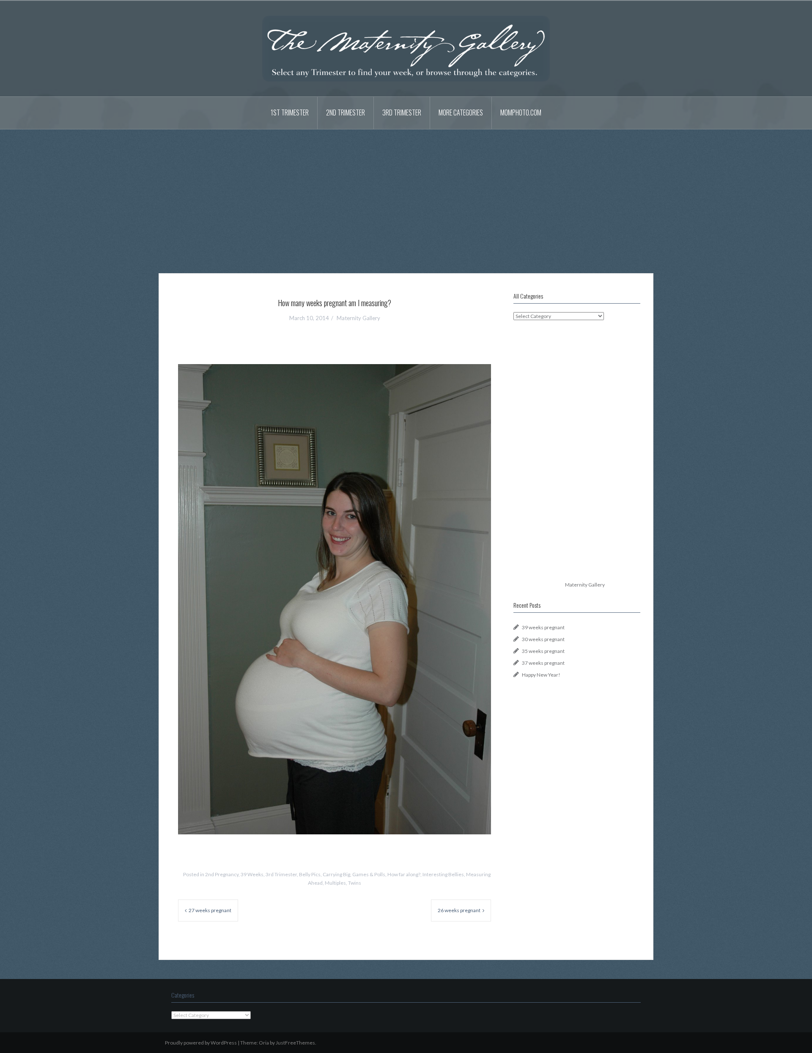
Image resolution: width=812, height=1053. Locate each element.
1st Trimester (290, 112)
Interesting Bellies (443, 874)
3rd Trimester (401, 112)
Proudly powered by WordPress (201, 1042)
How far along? (403, 874)
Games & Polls (368, 874)
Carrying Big (336, 874)
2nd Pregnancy (222, 874)
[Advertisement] (406, 195)
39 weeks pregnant (543, 627)
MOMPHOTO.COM (520, 112)
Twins (354, 883)
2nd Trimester (345, 112)
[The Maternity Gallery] (406, 48)
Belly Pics (310, 874)
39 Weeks (252, 874)
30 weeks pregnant (543, 639)
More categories (461, 112)
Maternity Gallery (358, 318)
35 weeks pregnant (543, 651)
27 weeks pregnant (210, 910)
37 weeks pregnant (543, 663)
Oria (264, 1042)
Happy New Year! (541, 675)
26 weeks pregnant (459, 910)
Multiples (335, 883)
